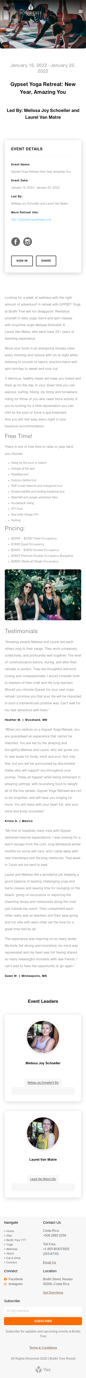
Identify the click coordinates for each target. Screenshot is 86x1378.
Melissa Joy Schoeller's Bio (43, 1083)
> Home (9, 1231)
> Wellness (11, 1249)
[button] (80, 11)
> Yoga (8, 1244)
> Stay (8, 1236)
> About (9, 1253)
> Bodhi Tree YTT (15, 1240)
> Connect (10, 1262)
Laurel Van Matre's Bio (43, 1179)
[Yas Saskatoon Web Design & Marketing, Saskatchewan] (43, 1369)
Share (46, 261)
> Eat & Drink (12, 1258)
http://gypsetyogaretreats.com (31, 219)
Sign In (22, 261)
